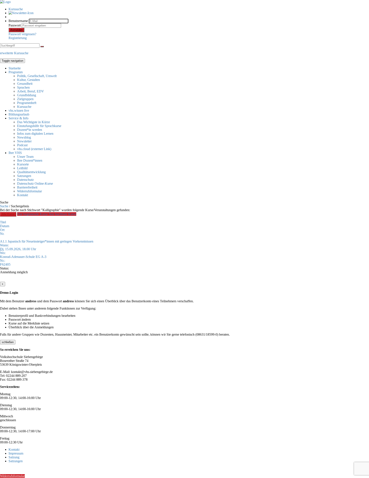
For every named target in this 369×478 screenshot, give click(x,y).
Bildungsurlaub (19, 114)
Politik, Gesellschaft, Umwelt (37, 76)
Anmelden (16, 30)
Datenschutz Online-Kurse (35, 183)
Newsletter (24, 141)
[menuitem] (189, 9)
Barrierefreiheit (27, 187)
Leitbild (22, 168)
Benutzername (18, 21)
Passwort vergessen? (22, 34)
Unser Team (25, 156)
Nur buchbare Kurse (62, 214)
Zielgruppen (25, 99)
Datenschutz (25, 179)
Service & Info (18, 118)
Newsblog (24, 137)
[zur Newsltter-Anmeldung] (21, 13)
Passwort (15, 25)
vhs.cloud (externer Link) (34, 149)
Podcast (22, 145)
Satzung (14, 457)
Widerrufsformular (29, 191)
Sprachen (23, 87)
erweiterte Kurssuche (14, 53)
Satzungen (24, 176)
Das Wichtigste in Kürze (33, 122)
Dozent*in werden (29, 130)
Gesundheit (24, 83)
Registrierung (18, 38)
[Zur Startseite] (5, 2)
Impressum (16, 453)
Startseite (15, 68)
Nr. (2, 233)
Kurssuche (16, 9)
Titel (3, 222)
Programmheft (26, 103)
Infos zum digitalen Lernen (35, 133)
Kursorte (23, 164)
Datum (4, 226)
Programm (16, 72)
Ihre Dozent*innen (29, 160)
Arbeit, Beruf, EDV (30, 91)
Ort (2, 230)
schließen (8, 342)
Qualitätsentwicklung (31, 172)
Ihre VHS (15, 153)
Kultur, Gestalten (28, 80)
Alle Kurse (8, 214)
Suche (4, 206)
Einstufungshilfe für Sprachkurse (39, 126)
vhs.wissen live (19, 110)
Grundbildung (26, 95)
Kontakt (22, 195)
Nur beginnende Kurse (33, 214)
